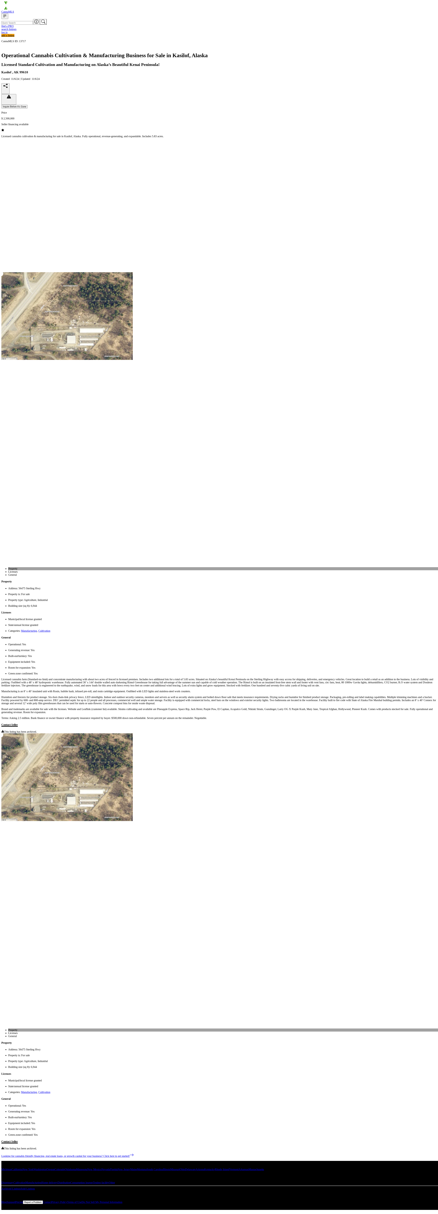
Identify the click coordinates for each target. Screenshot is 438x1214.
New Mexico (94, 1169)
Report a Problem (33, 1202)
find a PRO (7, 26)
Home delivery (49, 1182)
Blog (4, 1202)
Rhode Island (222, 1169)
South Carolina (155, 1169)
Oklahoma (70, 1169)
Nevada (105, 1169)
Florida (114, 1169)
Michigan (6, 1169)
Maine (133, 1169)
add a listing (7, 35)
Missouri (175, 1169)
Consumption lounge (81, 1182)
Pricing (19, 1202)
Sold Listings (28, 1188)
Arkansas (244, 1169)
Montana (142, 1169)
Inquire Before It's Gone (14, 106)
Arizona (200, 1169)
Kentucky (209, 1169)
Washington (40, 1169)
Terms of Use (74, 1202)
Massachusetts (256, 1169)
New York (28, 1169)
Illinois (166, 1169)
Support (11, 1202)
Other (112, 1182)
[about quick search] (36, 22)
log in (4, 32)
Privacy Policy (59, 1202)
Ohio (182, 1169)
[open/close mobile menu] (4, 16)
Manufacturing (29, 630)
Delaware (190, 1169)
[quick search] (43, 22)
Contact (47, 1202)
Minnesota (81, 1169)
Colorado (60, 1169)
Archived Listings (11, 1188)
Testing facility (101, 1182)
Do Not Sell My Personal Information (102, 1202)
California (17, 1169)
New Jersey (124, 1169)
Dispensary (7, 1182)
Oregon (50, 1169)
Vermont (234, 1169)
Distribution (63, 1182)
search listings (8, 29)
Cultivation (44, 630)
